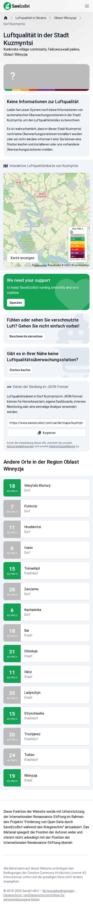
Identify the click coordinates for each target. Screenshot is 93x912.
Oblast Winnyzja (65, 18)
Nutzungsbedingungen (20, 446)
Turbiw (29, 755)
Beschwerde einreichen (26, 336)
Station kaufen (20, 370)
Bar (26, 630)
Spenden (16, 302)
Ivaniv (28, 548)
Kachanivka (32, 610)
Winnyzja (30, 775)
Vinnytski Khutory (37, 486)
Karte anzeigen (22, 258)
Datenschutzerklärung (62, 446)
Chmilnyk (31, 651)
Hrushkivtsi (32, 527)
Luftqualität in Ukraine (31, 18)
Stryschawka (34, 713)
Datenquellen (40, 265)
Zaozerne (31, 589)
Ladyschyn (32, 693)
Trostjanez (32, 734)
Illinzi (28, 672)
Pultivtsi (30, 506)
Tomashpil (32, 568)
